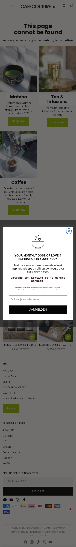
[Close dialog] (69, 231)
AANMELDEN (38, 309)
